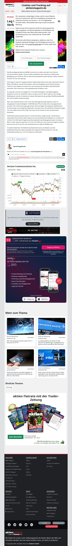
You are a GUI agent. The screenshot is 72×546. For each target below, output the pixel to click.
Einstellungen (27, 58)
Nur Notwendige (43, 58)
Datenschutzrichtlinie (23, 52)
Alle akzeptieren (36, 63)
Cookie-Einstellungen (35, 44)
